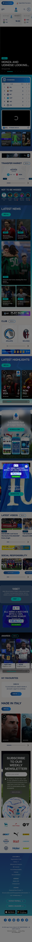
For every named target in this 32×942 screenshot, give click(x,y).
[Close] (26, 466)
